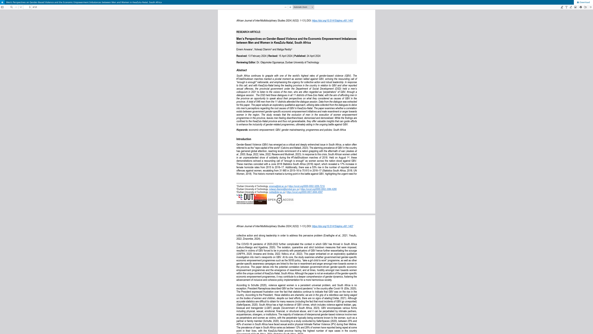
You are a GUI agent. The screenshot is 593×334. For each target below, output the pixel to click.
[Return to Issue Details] (2, 2)
